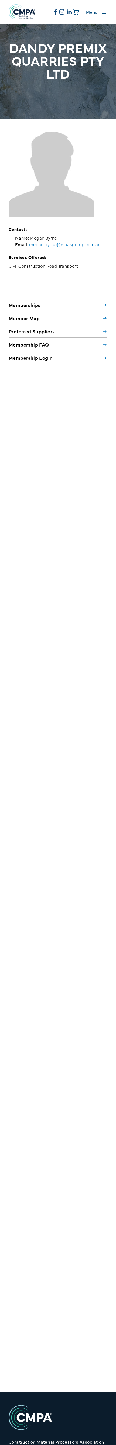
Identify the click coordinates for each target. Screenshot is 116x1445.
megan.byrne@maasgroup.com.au (65, 244)
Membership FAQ (29, 344)
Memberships (24, 305)
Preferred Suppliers (32, 331)
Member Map (24, 318)
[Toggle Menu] (104, 12)
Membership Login (31, 357)
